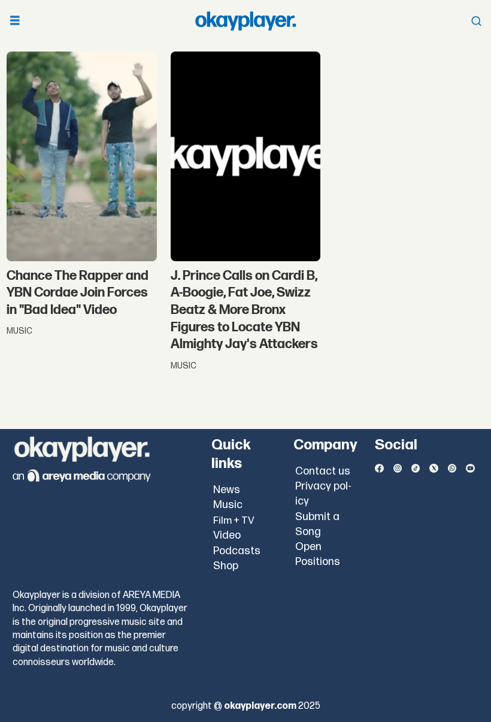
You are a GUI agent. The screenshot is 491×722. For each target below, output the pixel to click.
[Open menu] (15, 21)
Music (228, 505)
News (226, 490)
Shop (225, 566)
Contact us (322, 471)
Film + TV (233, 521)
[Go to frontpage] (245, 21)
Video (227, 535)
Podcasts (236, 551)
